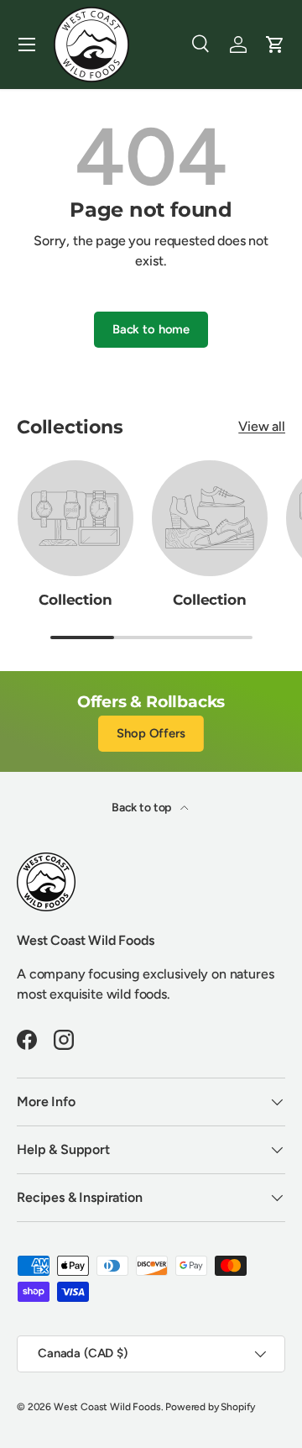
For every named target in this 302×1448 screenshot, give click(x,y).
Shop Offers (151, 733)
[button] (275, 44)
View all (261, 426)
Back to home (151, 329)
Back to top (143, 807)
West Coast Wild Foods (107, 1407)
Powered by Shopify (210, 1407)
